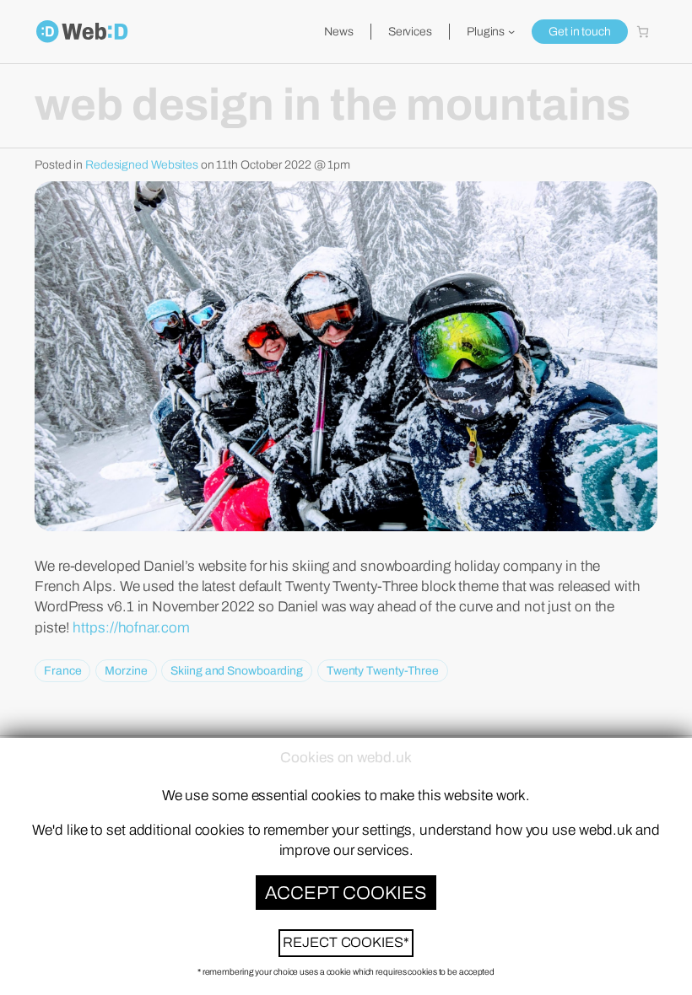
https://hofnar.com (131, 628)
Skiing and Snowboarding (236, 670)
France (62, 670)
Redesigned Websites (141, 165)
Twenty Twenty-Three (383, 670)
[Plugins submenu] (511, 31)
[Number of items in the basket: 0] (642, 31)
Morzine (126, 670)
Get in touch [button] (580, 31)
